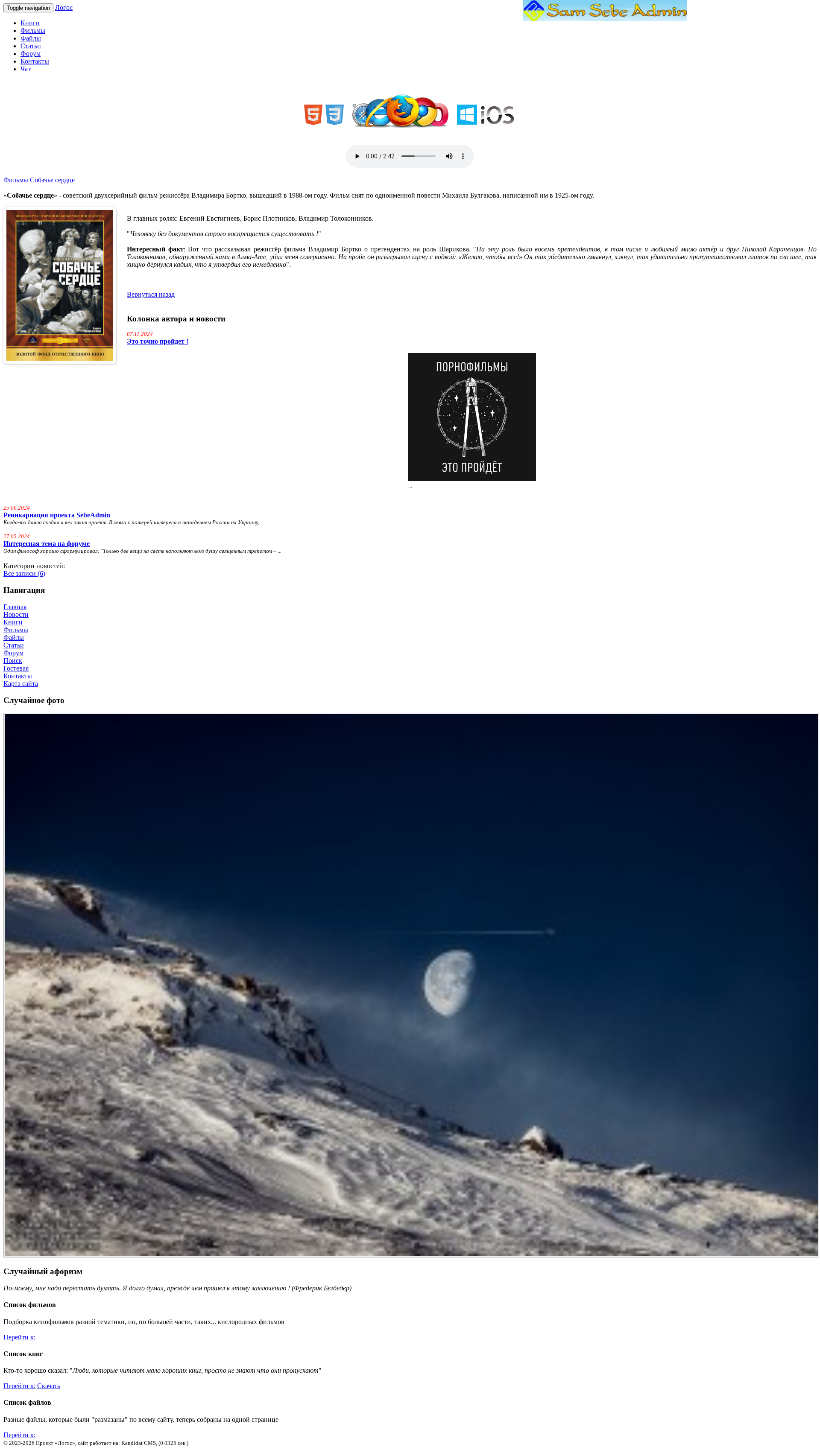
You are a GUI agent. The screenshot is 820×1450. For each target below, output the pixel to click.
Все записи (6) (24, 573)
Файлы (30, 38)
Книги (30, 22)
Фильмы (32, 30)
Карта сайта (20, 683)
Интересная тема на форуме (46, 543)
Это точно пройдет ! (157, 341)
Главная (14, 606)
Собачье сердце (52, 180)
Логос (64, 7)
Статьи (30, 46)
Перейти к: (19, 1337)
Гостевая (16, 668)
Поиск (12, 660)
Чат (25, 69)
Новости (16, 614)
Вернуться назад (151, 294)
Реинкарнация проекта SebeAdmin (56, 515)
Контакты (34, 61)
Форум (30, 53)
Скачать (48, 1385)
